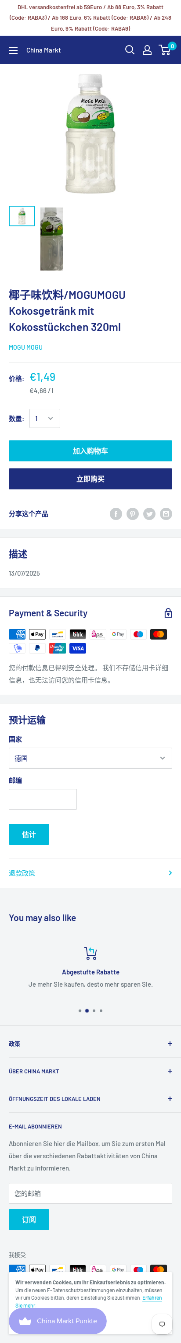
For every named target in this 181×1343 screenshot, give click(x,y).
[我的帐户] (147, 50)
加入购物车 (90, 450)
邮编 (15, 780)
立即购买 (90, 479)
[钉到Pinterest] (133, 513)
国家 (15, 739)
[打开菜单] (13, 50)
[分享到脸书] (116, 513)
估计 (29, 834)
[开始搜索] (130, 50)
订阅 (29, 1219)
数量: (16, 418)
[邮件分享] (166, 513)
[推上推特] (149, 513)
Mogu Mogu (26, 347)
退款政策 (22, 873)
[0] (164, 50)
